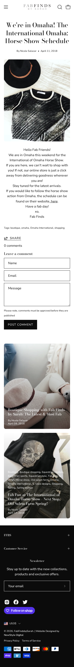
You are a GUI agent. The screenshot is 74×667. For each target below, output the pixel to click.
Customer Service (15, 548)
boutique (15, 227)
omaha (25, 227)
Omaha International (41, 227)
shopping (59, 227)
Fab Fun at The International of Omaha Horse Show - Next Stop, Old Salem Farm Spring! (34, 499)
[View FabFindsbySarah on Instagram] (7, 602)
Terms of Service (31, 640)
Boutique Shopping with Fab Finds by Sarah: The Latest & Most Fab (36, 412)
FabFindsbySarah (23, 631)
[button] (59, 7)
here (54, 201)
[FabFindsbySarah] (37, 7)
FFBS (7, 535)
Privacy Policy (11, 640)
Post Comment (20, 325)
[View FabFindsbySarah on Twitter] (25, 602)
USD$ (12, 623)
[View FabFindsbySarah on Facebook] (16, 602)
